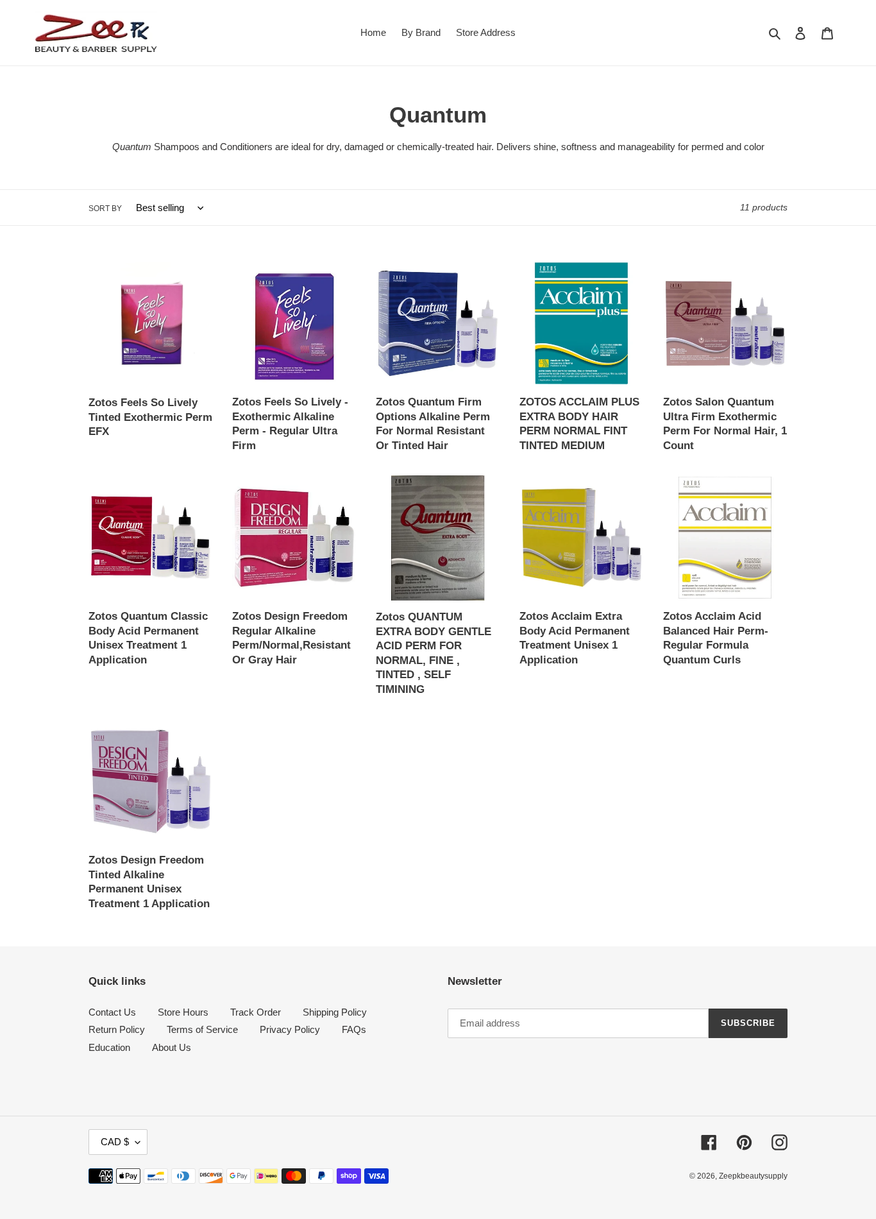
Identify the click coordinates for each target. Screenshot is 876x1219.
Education (109, 1047)
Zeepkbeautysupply (753, 1176)
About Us (171, 1047)
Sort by (105, 208)
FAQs (354, 1029)
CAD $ (115, 1141)
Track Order (255, 1012)
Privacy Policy (290, 1029)
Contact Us (112, 1012)
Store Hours (183, 1012)
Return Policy (116, 1029)
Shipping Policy (335, 1012)
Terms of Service (202, 1029)
